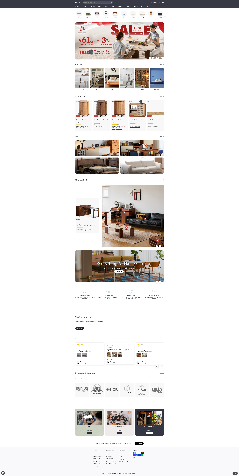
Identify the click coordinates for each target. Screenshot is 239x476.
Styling (148, 6)
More (127, 6)
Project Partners (96, 461)
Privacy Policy (128, 473)
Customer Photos (96, 458)
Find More (89, 432)
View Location (149, 432)
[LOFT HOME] (78, 2)
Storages (120, 6)
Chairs (106, 6)
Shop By (135, 6)
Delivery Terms (109, 456)
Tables (99, 6)
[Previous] (157, 246)
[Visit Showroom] (149, 418)
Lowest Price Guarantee (111, 461)
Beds (113, 6)
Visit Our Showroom (97, 463)
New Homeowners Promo (111, 463)
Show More (90, 351)
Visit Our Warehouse (97, 465)
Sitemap (133, 473)
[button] (78, 363)
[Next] (160, 246)
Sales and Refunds (110, 458)
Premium (85, 6)
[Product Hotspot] (124, 212)
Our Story (95, 453)
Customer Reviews (97, 456)
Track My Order (109, 453)
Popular (77, 6)
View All (162, 379)
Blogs (94, 459)
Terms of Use (121, 473)
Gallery (94, 454)
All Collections (96, 466)
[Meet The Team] (119, 418)
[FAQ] (89, 418)
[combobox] (98, 2)
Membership (108, 454)
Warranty (108, 459)
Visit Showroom (79, 328)
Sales (141, 6)
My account (108, 465)
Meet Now (119, 432)
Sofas (92, 6)
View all (162, 64)
